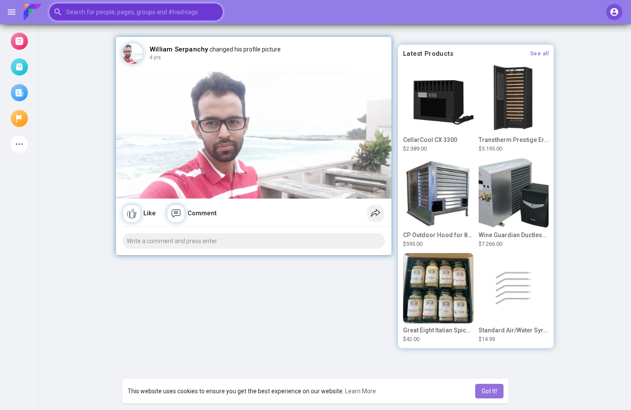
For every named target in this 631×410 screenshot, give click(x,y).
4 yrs (155, 57)
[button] (136, 12)
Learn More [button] (360, 391)
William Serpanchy (178, 49)
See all (539, 53)
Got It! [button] (489, 391)
